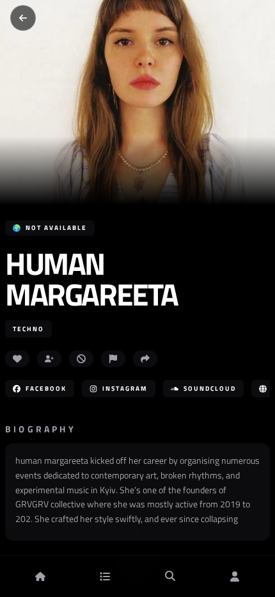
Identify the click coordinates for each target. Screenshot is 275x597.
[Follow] (49, 358)
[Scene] (105, 576)
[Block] (81, 358)
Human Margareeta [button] (91, 279)
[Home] (40, 576)
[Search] (170, 576)
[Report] (113, 358)
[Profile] (235, 576)
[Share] (145, 358)
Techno (28, 329)
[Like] (17, 358)
